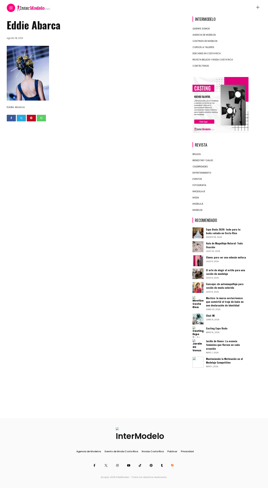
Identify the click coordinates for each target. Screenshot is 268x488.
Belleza (197, 154)
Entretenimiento (202, 172)
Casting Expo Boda (216, 328)
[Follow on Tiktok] (140, 465)
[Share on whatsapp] (41, 118)
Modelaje (198, 203)
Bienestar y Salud (203, 160)
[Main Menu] (11, 8)
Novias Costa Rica (153, 451)
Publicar (172, 451)
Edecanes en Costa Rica (207, 53)
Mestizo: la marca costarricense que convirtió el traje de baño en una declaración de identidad (225, 301)
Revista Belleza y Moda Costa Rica (213, 59)
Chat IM (210, 315)
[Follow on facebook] (95, 465)
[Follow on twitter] (106, 465)
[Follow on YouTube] (129, 465)
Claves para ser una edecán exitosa (226, 257)
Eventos (197, 178)
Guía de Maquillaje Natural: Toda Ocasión (224, 245)
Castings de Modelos (205, 41)
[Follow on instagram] (118, 465)
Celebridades (200, 166)
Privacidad (187, 451)
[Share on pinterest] (31, 118)
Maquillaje (199, 191)
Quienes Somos (201, 28)
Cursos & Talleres (203, 47)
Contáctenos (201, 65)
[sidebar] (257, 7)
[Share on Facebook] (11, 118)
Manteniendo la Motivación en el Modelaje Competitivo (224, 360)
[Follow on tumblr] (162, 465)
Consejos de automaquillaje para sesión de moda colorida (224, 285)
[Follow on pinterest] (152, 465)
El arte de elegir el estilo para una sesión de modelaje (225, 272)
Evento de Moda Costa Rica (121, 451)
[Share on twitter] (21, 118)
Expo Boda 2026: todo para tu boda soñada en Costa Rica (223, 231)
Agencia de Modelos (204, 34)
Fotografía (199, 185)
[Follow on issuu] (172, 465)
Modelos (198, 210)
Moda (196, 197)
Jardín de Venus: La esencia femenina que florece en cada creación (223, 344)
